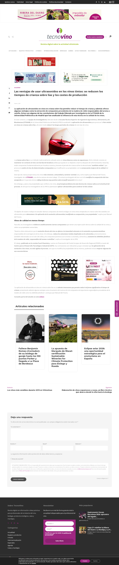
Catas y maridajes (80, 50)
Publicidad (20, 2)
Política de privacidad (56, 2)
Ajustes (95, 561)
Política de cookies (41, 2)
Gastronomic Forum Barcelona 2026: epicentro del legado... (98, 514)
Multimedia (91, 50)
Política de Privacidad (24, 471)
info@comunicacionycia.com (84, 469)
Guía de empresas (103, 50)
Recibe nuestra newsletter (95, 37)
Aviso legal (29, 2)
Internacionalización (51, 50)
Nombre (13, 444)
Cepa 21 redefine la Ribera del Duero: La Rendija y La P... (99, 529)
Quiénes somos (10, 2)
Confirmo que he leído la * (58, 534)
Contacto (68, 2)
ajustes (34, 563)
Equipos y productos (26, 50)
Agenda (70, 50)
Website (78, 444)
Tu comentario (15, 427)
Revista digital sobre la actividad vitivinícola (59, 44)
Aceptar (85, 561)
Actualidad (12, 50)
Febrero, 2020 (17, 103)
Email (45, 444)
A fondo (38, 50)
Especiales (63, 50)
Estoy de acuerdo (17, 459)
